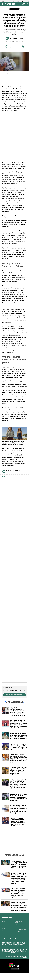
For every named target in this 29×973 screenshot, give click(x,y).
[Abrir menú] (2, 4)
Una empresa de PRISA (14, 965)
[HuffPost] (7, 917)
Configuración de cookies (19, 922)
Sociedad (14, 9)
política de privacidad (20, 929)
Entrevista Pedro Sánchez (13, 1)
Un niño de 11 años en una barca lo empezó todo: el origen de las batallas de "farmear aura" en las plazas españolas (18, 893)
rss (3, 930)
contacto (4, 926)
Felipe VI (23, 1)
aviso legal (17, 927)
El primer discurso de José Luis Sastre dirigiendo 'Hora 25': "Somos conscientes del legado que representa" (18, 746)
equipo (3, 921)
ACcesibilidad (18, 931)
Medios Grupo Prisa (14, 969)
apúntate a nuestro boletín (14, 695)
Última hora (23, 4)
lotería (3, 476)
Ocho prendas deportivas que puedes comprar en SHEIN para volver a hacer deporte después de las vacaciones (14, 443)
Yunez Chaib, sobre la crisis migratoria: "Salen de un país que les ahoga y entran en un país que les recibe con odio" (18, 736)
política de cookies (19, 925)
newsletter (5, 928)
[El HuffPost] (10, 4)
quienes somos (5, 923)
